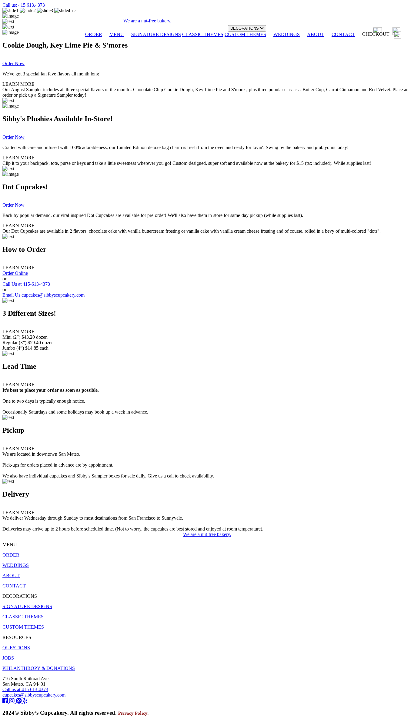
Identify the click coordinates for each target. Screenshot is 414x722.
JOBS (8, 657)
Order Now (13, 63)
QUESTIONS (16, 647)
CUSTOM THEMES (245, 34)
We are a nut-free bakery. (207, 534)
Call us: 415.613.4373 (23, 5)
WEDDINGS (286, 34)
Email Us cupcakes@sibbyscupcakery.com (43, 295)
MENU (116, 34)
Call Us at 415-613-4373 (26, 284)
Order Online (15, 273)
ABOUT (315, 34)
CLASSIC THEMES (202, 34)
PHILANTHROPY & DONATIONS (38, 668)
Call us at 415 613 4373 (25, 689)
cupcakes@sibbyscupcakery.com (33, 694)
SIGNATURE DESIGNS (156, 34)
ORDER (93, 34)
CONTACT (343, 34)
